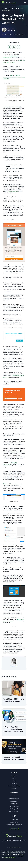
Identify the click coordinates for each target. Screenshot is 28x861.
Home (5, 8)
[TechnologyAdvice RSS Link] (24, 840)
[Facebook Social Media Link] (3, 840)
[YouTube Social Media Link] (7, 840)
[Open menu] (25, 2)
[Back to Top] (14, 829)
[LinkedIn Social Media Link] (20, 840)
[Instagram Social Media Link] (16, 840)
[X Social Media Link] (12, 840)
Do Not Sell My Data (10, 857)
